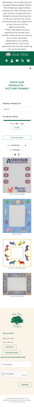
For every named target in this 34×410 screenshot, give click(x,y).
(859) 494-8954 (8, 338)
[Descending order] (25, 145)
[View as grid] (15, 154)
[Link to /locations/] (7, 60)
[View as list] (19, 154)
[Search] (22, 61)
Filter (17, 128)
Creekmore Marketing (18, 402)
